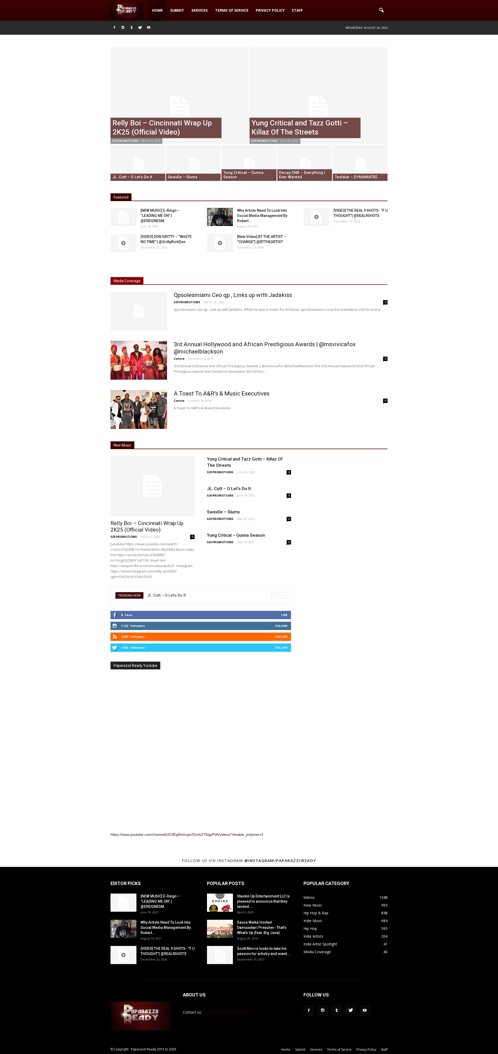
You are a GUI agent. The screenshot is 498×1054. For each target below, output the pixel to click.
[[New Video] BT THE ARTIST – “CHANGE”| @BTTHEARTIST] (220, 243)
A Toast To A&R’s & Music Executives (221, 393)
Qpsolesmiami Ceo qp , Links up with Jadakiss (233, 295)
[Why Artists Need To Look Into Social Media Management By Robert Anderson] (220, 217)
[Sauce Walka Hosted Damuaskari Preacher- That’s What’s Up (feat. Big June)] (220, 929)
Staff (297, 10)
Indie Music (312, 920)
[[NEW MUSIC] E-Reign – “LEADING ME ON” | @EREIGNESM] (123, 217)
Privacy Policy (270, 10)
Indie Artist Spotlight (320, 944)
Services (199, 10)
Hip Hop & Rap (315, 912)
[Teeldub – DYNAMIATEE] (360, 164)
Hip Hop (310, 928)
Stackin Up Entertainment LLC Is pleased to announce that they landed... (263, 901)
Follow (281, 626)
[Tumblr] (131, 28)
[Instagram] (123, 28)
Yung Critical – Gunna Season (236, 535)
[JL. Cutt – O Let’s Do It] (137, 164)
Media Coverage (317, 951)
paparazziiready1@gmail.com (227, 1012)
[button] (381, 10)
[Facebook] (114, 28)
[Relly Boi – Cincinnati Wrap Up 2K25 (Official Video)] (179, 107)
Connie (179, 358)
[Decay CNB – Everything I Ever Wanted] (304, 164)
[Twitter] (140, 28)
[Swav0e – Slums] (193, 164)
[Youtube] (149, 28)
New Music (312, 905)
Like (284, 615)
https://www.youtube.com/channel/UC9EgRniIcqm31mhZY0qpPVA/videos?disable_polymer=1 (187, 834)
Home (157, 10)
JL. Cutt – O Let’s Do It (229, 488)
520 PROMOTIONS (125, 141)
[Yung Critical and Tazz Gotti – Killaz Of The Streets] (319, 107)
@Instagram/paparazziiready (280, 860)
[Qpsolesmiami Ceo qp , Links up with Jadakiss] (138, 311)
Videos (309, 897)
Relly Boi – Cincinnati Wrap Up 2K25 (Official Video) (146, 526)
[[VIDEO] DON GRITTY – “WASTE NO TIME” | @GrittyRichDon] (123, 243)
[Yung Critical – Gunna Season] (249, 164)
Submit (177, 10)
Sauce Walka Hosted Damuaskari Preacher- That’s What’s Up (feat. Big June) (261, 927)
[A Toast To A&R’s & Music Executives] (138, 409)
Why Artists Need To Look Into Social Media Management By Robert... (262, 215)
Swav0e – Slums (223, 511)
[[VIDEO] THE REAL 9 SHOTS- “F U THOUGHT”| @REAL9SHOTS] (316, 217)
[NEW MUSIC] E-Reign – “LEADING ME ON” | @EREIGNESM (160, 215)
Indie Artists (313, 936)
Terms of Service (231, 10)
